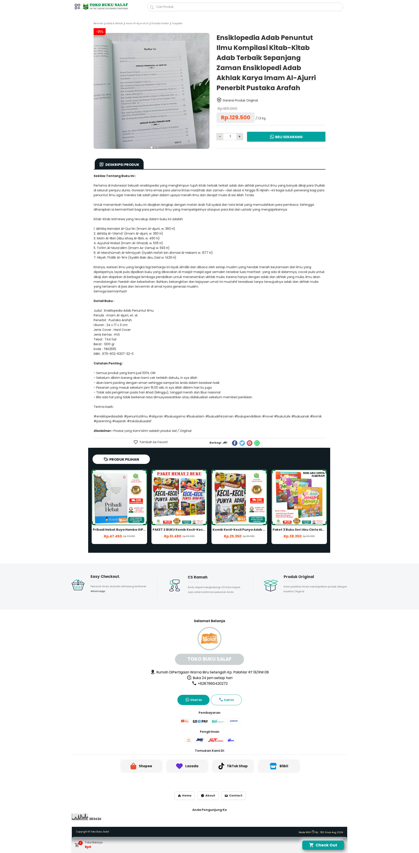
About (210, 795)
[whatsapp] (257, 443)
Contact (235, 795)
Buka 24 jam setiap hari (212, 677)
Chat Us (196, 700)
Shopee (145, 766)
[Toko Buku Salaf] (107, 6)
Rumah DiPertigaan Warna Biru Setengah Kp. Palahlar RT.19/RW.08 (212, 672)
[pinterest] (249, 443)
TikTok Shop (237, 766)
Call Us (229, 700)
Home (186, 795)
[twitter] (242, 443)
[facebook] (234, 443)
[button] (145, 147)
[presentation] (97, 85)
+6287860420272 (212, 683)
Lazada (191, 766)
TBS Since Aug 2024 (331, 832)
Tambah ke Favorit (153, 442)
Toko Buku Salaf (100, 831)
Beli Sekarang (289, 136)
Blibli (284, 766)
